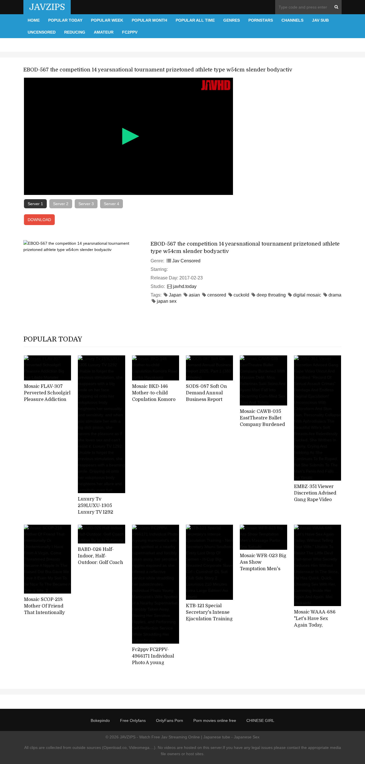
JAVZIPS (47, 7)
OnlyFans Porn (169, 720)
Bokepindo (100, 720)
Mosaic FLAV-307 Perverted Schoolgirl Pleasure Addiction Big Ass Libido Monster (47, 399)
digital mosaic (307, 295)
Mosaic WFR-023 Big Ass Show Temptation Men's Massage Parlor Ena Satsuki (263, 568)
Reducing (74, 32)
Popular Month (149, 20)
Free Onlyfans (133, 720)
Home (34, 20)
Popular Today (65, 20)
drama (334, 295)
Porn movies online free (214, 720)
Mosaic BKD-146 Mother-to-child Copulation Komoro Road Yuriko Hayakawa (153, 399)
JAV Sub (320, 20)
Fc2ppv (129, 32)
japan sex (167, 301)
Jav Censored (186, 260)
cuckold (241, 295)
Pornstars (260, 20)
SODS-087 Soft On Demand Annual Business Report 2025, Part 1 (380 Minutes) (206, 399)
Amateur (103, 32)
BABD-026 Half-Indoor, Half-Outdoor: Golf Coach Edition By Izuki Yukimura (100, 562)
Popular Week (107, 20)
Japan (175, 295)
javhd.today (184, 286)
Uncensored (42, 32)
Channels (292, 20)
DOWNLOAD (39, 219)
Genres (231, 20)
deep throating (271, 295)
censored (216, 295)
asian (194, 295)
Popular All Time (195, 20)
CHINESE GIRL (260, 720)
